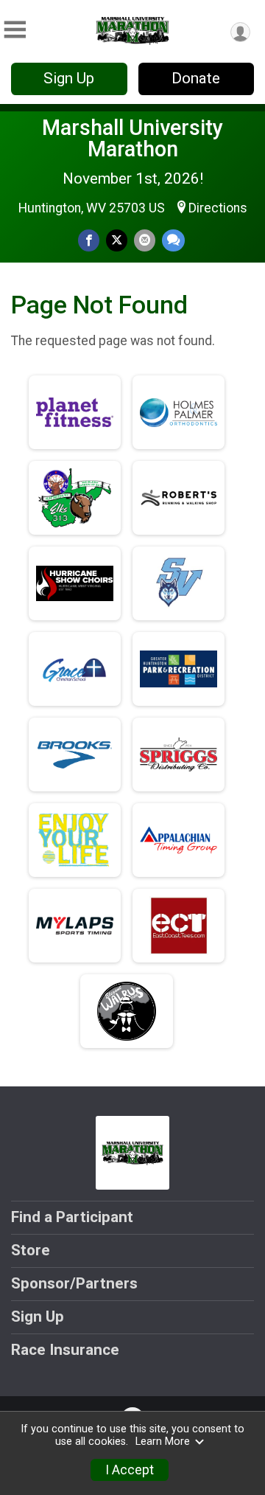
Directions (217, 208)
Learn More (162, 1441)
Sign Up (68, 78)
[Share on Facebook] (88, 240)
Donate (196, 78)
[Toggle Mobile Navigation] (14, 30)
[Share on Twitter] (116, 240)
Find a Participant (72, 1217)
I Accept (129, 1470)
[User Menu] (240, 32)
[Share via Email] (144, 240)
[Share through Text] (173, 240)
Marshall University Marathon (132, 138)
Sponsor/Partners (74, 1283)
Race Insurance (65, 1350)
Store (30, 1250)
